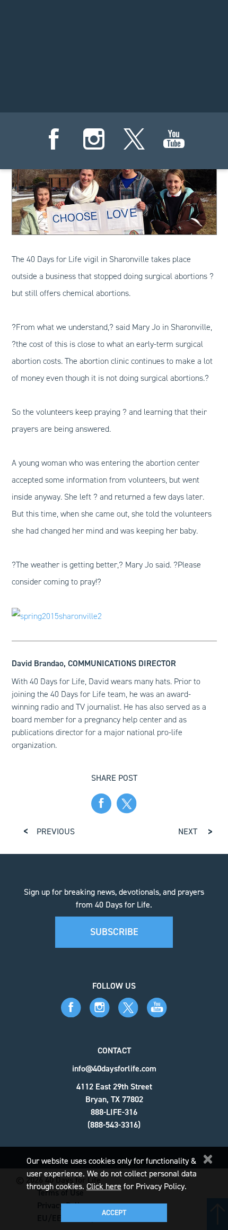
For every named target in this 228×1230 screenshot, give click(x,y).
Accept (114, 1213)
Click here (103, 1186)
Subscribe (114, 932)
